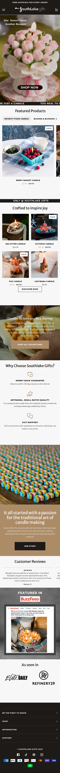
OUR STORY (30, 546)
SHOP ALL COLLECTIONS (30, 344)
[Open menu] (6, 10)
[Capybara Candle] (44, 264)
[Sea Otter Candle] (15, 227)
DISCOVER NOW (30, 289)
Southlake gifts (28, 749)
